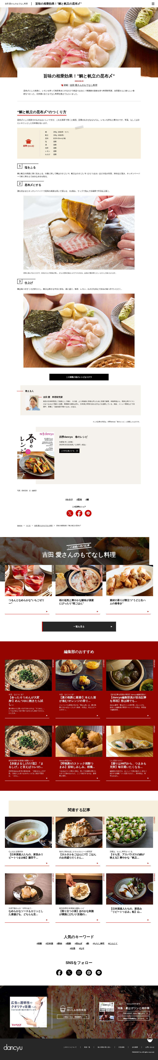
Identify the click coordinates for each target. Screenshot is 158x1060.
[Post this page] (70, 513)
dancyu (19, 525)
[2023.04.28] (79, 580)
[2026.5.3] (129, 832)
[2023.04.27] (129, 580)
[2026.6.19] (28, 832)
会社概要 (135, 1047)
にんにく (113, 943)
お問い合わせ (149, 1047)
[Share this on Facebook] (79, 513)
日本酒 (49, 943)
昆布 (79, 499)
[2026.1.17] (79, 889)
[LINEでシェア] (88, 513)
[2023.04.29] (28, 580)
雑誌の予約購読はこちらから (133, 1018)
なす (81, 948)
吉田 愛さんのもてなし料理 (83, 85)
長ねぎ (78, 943)
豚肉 (59, 943)
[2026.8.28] (28, 675)
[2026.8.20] (129, 889)
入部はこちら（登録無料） (73, 1017)
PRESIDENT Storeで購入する (134, 1013)
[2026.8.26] (79, 741)
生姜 (72, 948)
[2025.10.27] (28, 889)
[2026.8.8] (129, 741)
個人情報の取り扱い (104, 1047)
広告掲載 (121, 1047)
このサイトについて (70, 1047)
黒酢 (68, 943)
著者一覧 (87, 1047)
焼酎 (39, 943)
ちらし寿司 (98, 943)
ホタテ (69, 499)
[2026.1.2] (28, 741)
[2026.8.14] (129, 675)
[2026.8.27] (79, 675)
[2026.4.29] (79, 832)
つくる (28, 525)
